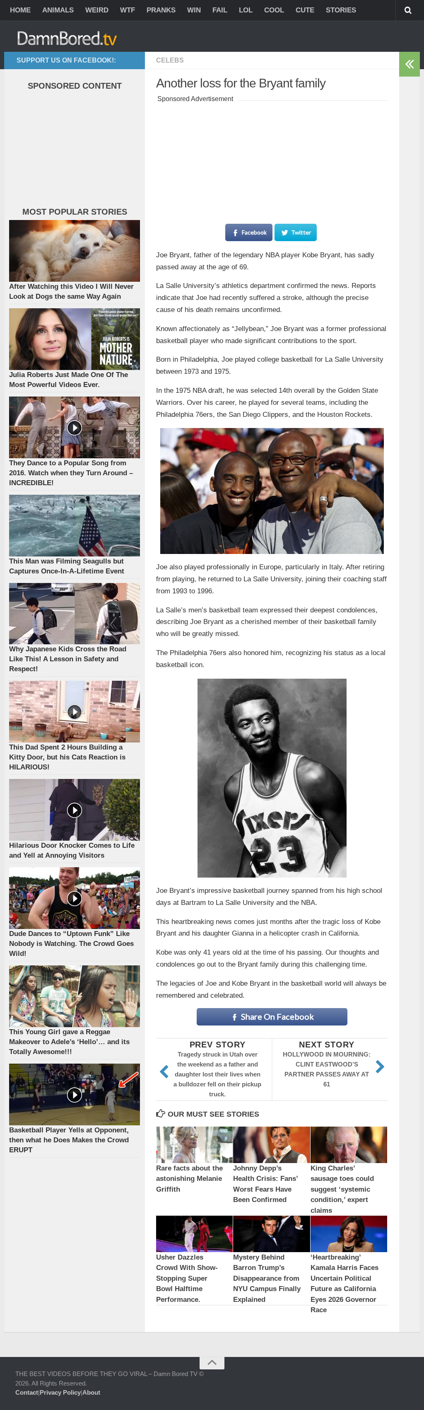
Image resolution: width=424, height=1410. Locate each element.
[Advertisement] (272, 156)
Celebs (170, 60)
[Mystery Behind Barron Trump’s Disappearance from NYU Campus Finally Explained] (271, 1234)
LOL (246, 10)
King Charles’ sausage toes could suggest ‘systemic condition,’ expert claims (342, 1189)
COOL (274, 10)
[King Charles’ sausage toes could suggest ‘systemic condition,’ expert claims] (349, 1145)
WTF (127, 10)
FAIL (219, 10)
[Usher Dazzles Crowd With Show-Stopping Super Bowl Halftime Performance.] (194, 1234)
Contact (26, 1392)
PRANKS (161, 10)
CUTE (305, 10)
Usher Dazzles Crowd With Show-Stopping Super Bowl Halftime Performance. (187, 1278)
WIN (194, 10)
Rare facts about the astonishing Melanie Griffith (189, 1178)
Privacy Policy (60, 1392)
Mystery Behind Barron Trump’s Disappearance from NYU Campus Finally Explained (267, 1278)
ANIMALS (58, 10)
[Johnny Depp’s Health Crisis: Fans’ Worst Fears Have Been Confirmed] (271, 1145)
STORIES (341, 10)
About (91, 1392)
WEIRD (96, 10)
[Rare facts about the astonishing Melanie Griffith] (194, 1145)
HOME (20, 10)
